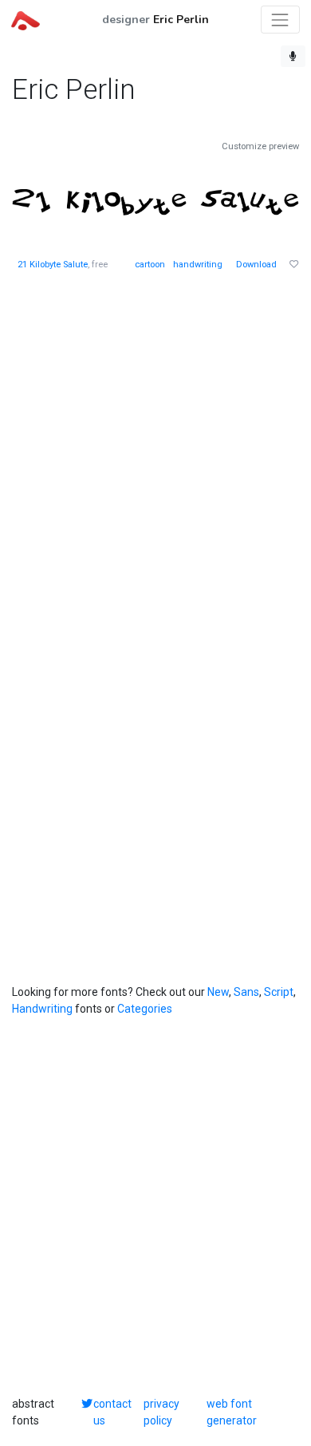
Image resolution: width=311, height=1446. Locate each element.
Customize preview (260, 146)
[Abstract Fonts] (25, 19)
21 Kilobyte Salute (53, 264)
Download (256, 264)
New (218, 992)
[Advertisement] (155, 450)
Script (278, 992)
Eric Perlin (181, 19)
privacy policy (161, 1412)
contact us (112, 1412)
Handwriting (42, 1008)
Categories (144, 1008)
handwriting (197, 264)
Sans (246, 992)
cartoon (150, 264)
